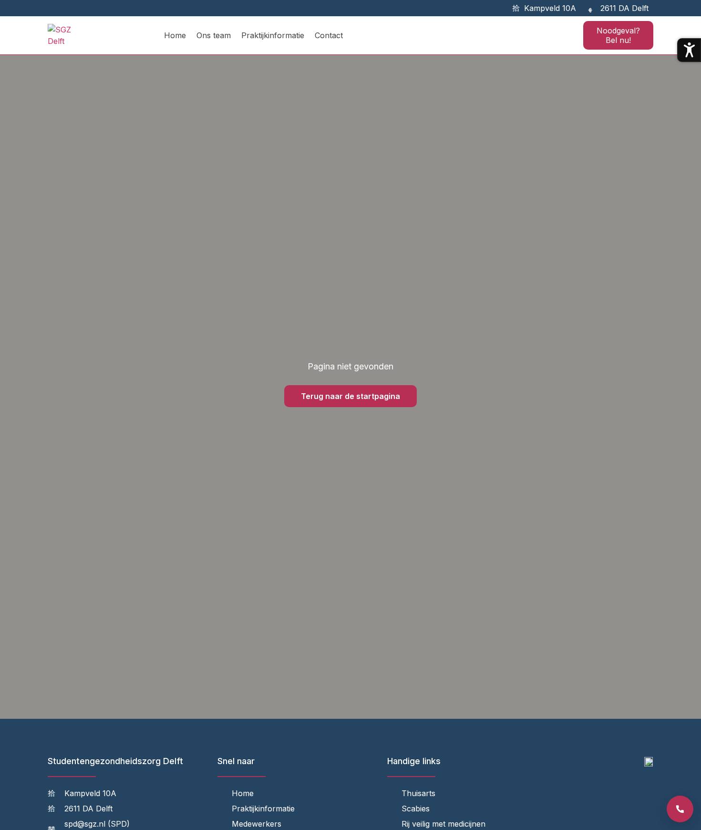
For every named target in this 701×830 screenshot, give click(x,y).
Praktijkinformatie (272, 35)
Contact (329, 35)
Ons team (213, 35)
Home (175, 35)
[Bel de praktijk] (680, 809)
